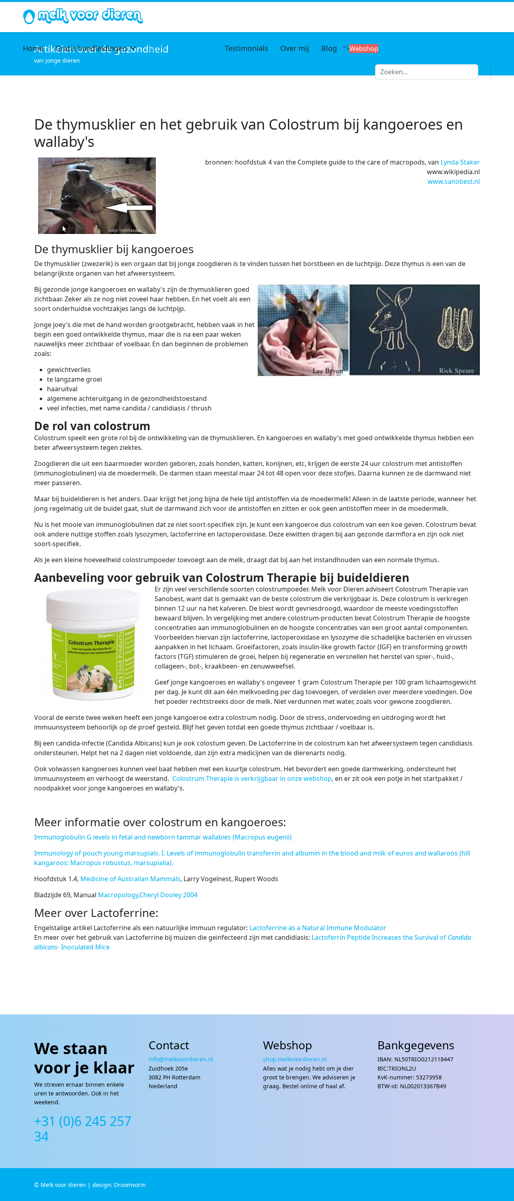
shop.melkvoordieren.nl (295, 1059)
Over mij (294, 48)
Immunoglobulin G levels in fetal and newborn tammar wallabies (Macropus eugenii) (163, 837)
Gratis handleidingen (91, 48)
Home (33, 48)
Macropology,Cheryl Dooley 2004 (148, 894)
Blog (329, 48)
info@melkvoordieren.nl (182, 1059)
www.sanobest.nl (454, 181)
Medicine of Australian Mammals (130, 878)
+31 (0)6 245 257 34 (82, 1128)
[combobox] (426, 71)
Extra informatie (176, 48)
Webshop (363, 48)
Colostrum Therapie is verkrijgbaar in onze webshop (251, 778)
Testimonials (246, 48)
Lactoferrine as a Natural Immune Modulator (317, 927)
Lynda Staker (460, 162)
